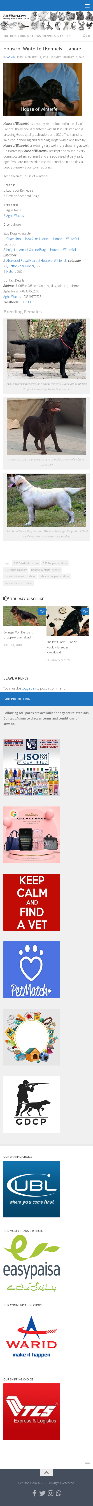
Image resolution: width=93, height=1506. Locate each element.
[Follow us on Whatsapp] (59, 1493)
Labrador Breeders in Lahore (20, 576)
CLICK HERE (27, 302)
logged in (29, 688)
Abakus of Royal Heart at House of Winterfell (36, 260)
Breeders (10, 36)
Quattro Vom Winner (20, 266)
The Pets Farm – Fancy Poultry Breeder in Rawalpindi (61, 647)
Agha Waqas (15, 215)
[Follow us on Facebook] (34, 1493)
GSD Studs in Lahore (16, 569)
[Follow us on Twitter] (42, 1493)
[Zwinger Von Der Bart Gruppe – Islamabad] (24, 616)
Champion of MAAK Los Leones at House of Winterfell (42, 239)
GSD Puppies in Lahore (55, 563)
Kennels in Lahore (57, 36)
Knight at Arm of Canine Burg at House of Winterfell (41, 249)
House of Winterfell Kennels (45, 569)
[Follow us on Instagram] (50, 1493)
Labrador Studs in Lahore (18, 583)
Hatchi (10, 271)
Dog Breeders (30, 36)
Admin (11, 57)
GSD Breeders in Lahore (26, 563)
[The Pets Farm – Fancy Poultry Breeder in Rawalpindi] (67, 621)
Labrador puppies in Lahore (54, 576)
